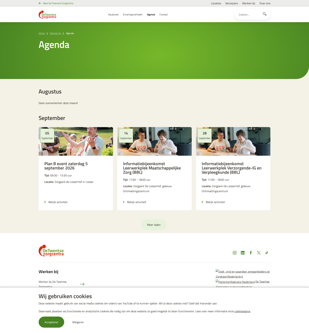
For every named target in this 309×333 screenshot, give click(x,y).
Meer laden (154, 225)
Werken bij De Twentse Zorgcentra (53, 284)
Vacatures (113, 14)
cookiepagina (242, 311)
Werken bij (248, 3)
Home (42, 33)
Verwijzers (231, 3)
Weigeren (78, 322)
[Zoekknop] (265, 14)
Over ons (264, 3)
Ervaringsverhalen (133, 14)
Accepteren (51, 322)
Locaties (216, 3)
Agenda (151, 14)
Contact (164, 14)
